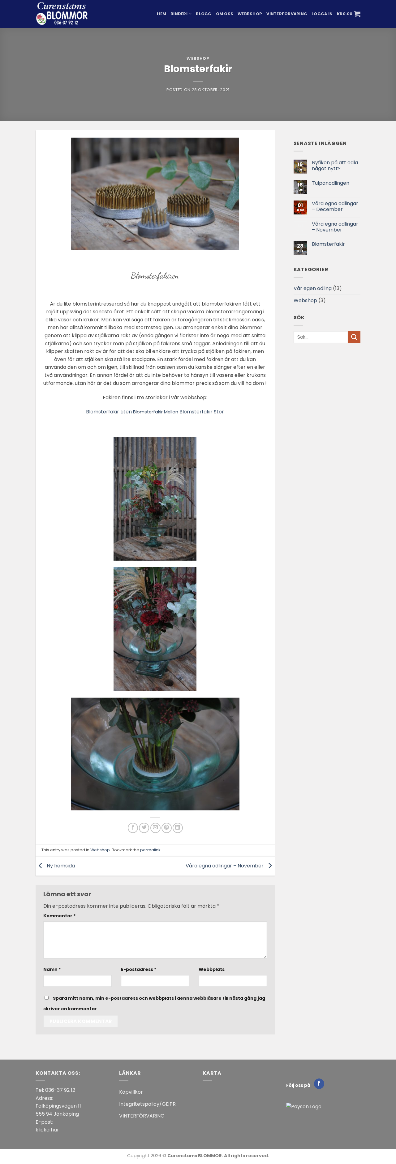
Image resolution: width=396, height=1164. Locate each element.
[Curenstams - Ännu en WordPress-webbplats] (66, 14)
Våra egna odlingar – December (335, 206)
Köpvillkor (131, 1092)
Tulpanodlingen (330, 183)
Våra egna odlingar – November (225, 865)
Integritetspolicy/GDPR (147, 1104)
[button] (322, 14)
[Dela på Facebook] (133, 828)
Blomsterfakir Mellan (155, 412)
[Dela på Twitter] (144, 828)
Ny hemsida (60, 865)
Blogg (203, 13)
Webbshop (250, 13)
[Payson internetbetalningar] (303, 1106)
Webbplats (212, 969)
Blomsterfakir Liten (109, 411)
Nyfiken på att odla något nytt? (335, 165)
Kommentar (59, 916)
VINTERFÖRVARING (142, 1115)
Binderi (178, 13)
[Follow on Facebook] (319, 1083)
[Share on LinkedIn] (178, 828)
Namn (52, 969)
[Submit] (354, 337)
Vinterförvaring (286, 13)
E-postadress (139, 969)
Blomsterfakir (328, 244)
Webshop (198, 58)
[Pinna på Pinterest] (166, 828)
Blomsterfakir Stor (201, 411)
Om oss (225, 13)
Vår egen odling (313, 288)
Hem (161, 13)
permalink (150, 850)
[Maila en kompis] (155, 828)
